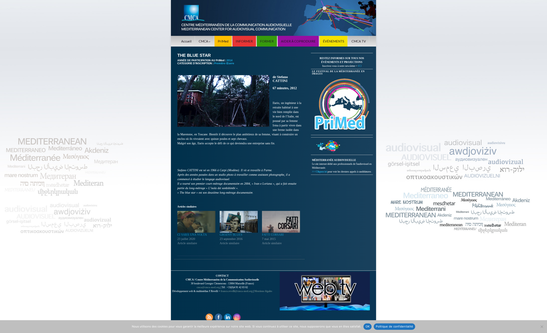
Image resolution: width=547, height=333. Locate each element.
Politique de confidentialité (394, 326)
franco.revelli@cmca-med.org (237, 291)
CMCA (204, 41)
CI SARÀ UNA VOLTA (192, 234)
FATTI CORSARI (273, 234)
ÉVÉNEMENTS (333, 41)
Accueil (186, 41)
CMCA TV (358, 41)
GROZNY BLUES (231, 234)
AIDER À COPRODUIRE (298, 41)
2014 (229, 60)
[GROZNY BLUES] (239, 222)
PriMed (223, 41)
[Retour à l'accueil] (273, 18)
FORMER (267, 41)
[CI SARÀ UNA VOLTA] (196, 222)
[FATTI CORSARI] (281, 222)
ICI (360, 65)
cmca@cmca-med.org (208, 287)
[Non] (542, 326)
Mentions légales (263, 291)
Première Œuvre (224, 63)
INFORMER (244, 41)
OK (368, 326)
